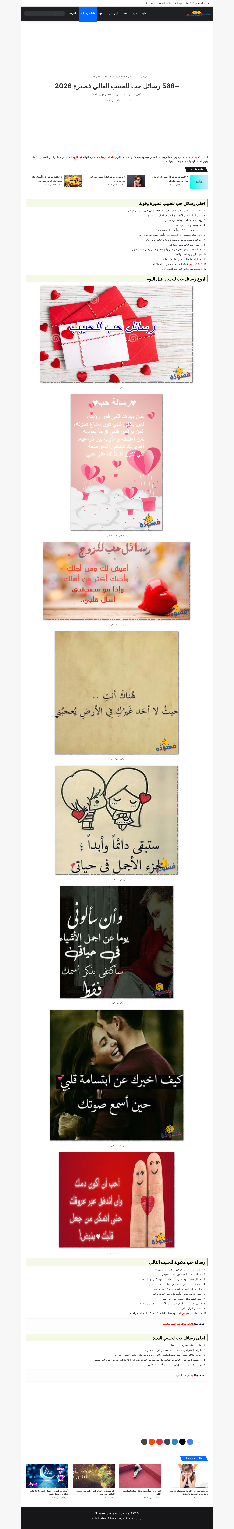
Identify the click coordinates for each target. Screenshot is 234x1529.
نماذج (101, 13)
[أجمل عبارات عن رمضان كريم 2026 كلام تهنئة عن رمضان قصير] (47, 1476)
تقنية (135, 13)
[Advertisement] (117, 47)
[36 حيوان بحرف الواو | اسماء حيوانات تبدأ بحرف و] (136, 181)
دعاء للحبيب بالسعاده (105, 157)
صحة (126, 13)
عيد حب (178, 268)
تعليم (144, 13)
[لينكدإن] (175, 1442)
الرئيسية (144, 76)
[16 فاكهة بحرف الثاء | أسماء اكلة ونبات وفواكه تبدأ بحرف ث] (73, 181)
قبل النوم (77, 157)
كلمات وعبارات (88, 13)
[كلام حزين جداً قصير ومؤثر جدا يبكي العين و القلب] (140, 1476)
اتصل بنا (149, 3)
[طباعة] (144, 1442)
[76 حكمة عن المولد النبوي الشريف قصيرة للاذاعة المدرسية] (94, 1476)
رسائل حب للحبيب (187, 157)
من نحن (139, 1518)
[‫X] (182, 1442)
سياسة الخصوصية (164, 3)
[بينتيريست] (159, 1442)
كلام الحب (194, 264)
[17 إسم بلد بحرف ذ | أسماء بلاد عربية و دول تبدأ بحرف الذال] (199, 182)
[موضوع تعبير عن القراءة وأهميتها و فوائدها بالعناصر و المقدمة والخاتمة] (187, 1476)
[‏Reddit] (152, 1442)
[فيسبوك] (190, 1442)
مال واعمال (114, 13)
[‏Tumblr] (167, 1442)
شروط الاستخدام (108, 1518)
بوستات (178, 3)
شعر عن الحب (183, 1313)
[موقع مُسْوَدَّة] (198, 14)
